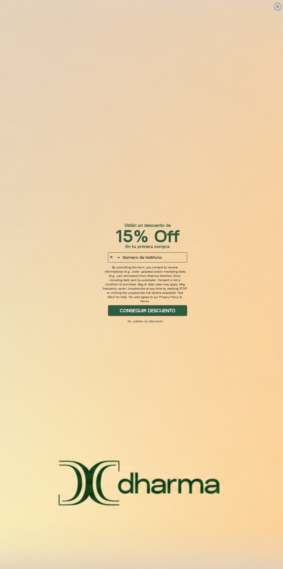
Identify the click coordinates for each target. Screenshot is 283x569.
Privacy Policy (168, 297)
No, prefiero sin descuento (145, 321)
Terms (144, 301)
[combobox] (114, 257)
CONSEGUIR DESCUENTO (147, 310)
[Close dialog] (277, 6)
